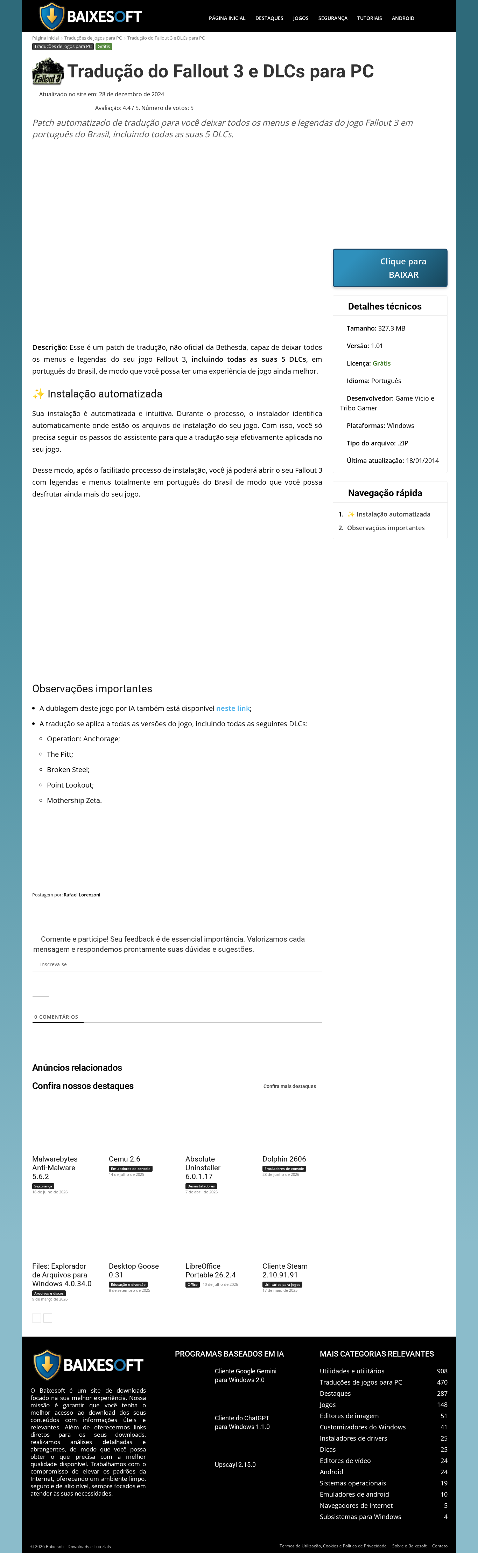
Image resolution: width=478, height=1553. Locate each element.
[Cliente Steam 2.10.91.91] (288, 1231)
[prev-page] (36, 1318)
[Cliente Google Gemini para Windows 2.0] (192, 1383)
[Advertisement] (240, 194)
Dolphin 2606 (284, 1159)
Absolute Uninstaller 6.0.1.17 (202, 1168)
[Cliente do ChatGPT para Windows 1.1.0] (192, 1430)
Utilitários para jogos (282, 1284)
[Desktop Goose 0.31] (134, 1231)
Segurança (43, 1186)
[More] (435, 913)
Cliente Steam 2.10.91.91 (285, 1270)
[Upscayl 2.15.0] (192, 1476)
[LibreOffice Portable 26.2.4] (211, 1231)
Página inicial (45, 38)
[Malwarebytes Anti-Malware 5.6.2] (57, 1125)
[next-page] (47, 1318)
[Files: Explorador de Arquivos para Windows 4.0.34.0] (57, 1231)
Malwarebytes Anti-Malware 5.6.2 (55, 1168)
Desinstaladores (201, 1186)
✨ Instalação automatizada (388, 514)
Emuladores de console (130, 1168)
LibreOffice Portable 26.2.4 (210, 1270)
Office (193, 1284)
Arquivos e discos (49, 1293)
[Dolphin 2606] (288, 1125)
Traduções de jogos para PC (93, 38)
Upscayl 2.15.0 (235, 1464)
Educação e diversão (128, 1284)
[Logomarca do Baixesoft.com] (90, 16)
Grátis (104, 46)
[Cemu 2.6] (134, 1125)
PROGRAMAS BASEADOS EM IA (229, 1354)
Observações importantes (386, 528)
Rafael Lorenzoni (82, 895)
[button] (433, 18)
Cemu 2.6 (124, 1159)
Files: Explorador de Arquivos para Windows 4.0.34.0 (62, 1275)
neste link (233, 708)
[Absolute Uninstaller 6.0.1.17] (211, 1125)
